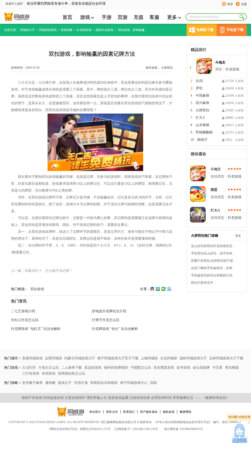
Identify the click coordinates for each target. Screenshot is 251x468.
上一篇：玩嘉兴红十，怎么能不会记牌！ (42, 271)
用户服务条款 (149, 412)
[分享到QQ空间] (158, 289)
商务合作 (112, 412)
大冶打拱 (29, 367)
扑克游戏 (232, 69)
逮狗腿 (50, 383)
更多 (172, 17)
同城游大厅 (27, 30)
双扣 (168, 82)
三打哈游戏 (31, 373)
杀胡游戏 (49, 373)
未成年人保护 (14, 3)
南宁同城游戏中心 (134, 383)
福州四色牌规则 (116, 367)
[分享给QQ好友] (152, 289)
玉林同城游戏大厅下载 (226, 358)
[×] (240, 433)
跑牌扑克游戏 (104, 30)
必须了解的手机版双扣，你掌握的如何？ (214, 268)
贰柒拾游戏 (93, 367)
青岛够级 (232, 367)
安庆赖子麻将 (33, 383)
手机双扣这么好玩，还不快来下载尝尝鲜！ (214, 253)
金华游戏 (183, 367)
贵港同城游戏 (32, 358)
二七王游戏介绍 (23, 311)
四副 (153, 383)
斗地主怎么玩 (49, 367)
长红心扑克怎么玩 (24, 320)
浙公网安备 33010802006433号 (183, 429)
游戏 (85, 17)
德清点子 (65, 383)
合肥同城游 (53, 358)
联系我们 (129, 412)
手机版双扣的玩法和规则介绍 (211, 275)
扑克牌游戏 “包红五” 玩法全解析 (36, 329)
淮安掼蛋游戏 (164, 367)
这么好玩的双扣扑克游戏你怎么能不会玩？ (214, 246)
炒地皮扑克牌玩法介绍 (109, 311)
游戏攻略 (67, 30)
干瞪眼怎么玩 (141, 367)
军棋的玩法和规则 (104, 383)
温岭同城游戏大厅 (193, 358)
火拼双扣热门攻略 (204, 235)
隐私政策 (169, 412)
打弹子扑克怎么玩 (105, 320)
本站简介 (95, 412)
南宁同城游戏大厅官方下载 (117, 358)
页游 (122, 17)
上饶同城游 (149, 358)
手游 (107, 17)
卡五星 (218, 367)
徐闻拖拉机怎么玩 (71, 373)
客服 (154, 17)
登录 (230, 4)
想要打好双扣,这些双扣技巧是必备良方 (214, 260)
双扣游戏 (37, 289)
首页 (67, 17)
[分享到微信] (164, 289)
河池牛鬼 (81, 383)
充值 (138, 17)
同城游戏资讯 (48, 30)
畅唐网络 (185, 412)
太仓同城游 (168, 358)
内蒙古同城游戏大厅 (79, 358)
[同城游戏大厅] (16, 17)
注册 (244, 4)
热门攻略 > (12, 383)
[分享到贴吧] (169, 289)
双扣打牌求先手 (202, 283)
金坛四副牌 (202, 367)
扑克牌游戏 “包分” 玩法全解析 (115, 329)
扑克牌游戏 (84, 30)
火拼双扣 (167, 67)
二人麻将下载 (72, 367)
